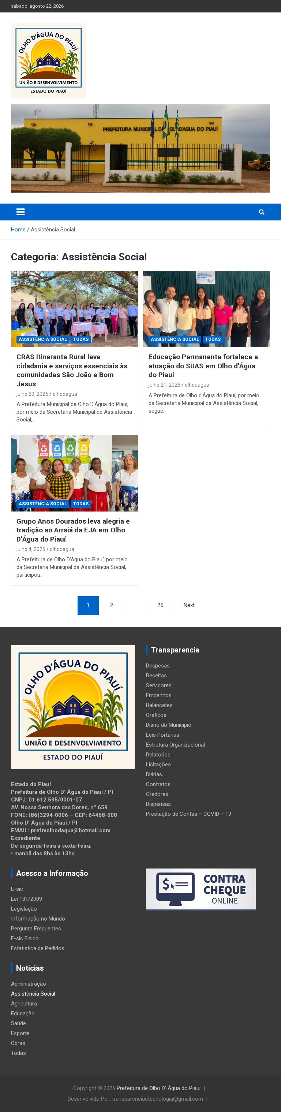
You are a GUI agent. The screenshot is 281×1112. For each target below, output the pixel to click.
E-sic (17, 889)
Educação (23, 1013)
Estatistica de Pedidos (37, 948)
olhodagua (65, 394)
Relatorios (158, 754)
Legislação (24, 908)
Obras (18, 1043)
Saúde (18, 1023)
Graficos (156, 715)
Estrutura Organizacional (175, 744)
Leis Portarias (162, 735)
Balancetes (159, 705)
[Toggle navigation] (20, 212)
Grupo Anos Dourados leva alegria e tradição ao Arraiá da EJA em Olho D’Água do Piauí (73, 530)
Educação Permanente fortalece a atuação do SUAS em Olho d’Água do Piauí (203, 366)
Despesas (158, 665)
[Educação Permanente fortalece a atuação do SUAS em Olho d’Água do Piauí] (206, 309)
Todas (81, 339)
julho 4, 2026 (30, 549)
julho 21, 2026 (164, 385)
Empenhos (159, 695)
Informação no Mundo (38, 918)
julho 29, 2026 (32, 394)
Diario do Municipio (168, 725)
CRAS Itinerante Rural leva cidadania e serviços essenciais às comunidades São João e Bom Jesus (71, 370)
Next (189, 605)
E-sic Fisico (25, 938)
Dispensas (158, 804)
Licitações (158, 764)
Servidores (159, 685)
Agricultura (24, 1003)
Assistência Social (43, 339)
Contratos (158, 784)
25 (160, 605)
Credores (157, 794)
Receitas (156, 675)
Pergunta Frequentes (36, 928)
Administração (28, 984)
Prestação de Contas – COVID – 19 (188, 814)
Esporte (20, 1033)
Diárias (154, 774)
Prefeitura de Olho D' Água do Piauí (159, 1088)
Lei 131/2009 (26, 899)
